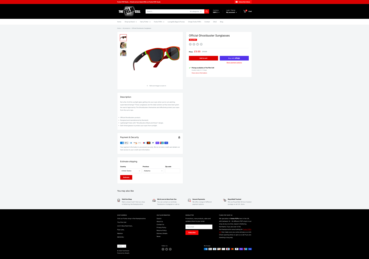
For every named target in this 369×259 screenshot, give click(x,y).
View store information (199, 73)
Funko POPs (158, 22)
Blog (221, 22)
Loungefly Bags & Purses (176, 22)
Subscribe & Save (244, 2)
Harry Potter (144, 22)
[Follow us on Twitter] (166, 249)
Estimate (126, 177)
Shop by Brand (130, 22)
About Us (160, 221)
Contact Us (160, 224)
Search (159, 218)
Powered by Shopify (123, 253)
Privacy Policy (161, 227)
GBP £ (120, 246)
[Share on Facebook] (190, 44)
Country (123, 166)
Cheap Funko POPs (194, 22)
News (158, 236)
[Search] (206, 11)
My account (230, 12)
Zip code (168, 166)
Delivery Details (162, 233)
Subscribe (192, 232)
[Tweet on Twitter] (197, 44)
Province (146, 166)
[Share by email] (201, 44)
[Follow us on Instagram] (170, 249)
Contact (207, 22)
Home (119, 22)
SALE (215, 22)
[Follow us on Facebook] (163, 249)
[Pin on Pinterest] (194, 44)
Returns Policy (162, 230)
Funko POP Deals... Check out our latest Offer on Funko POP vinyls (138, 2)
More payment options (234, 62)
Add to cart (203, 58)
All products (126, 28)
